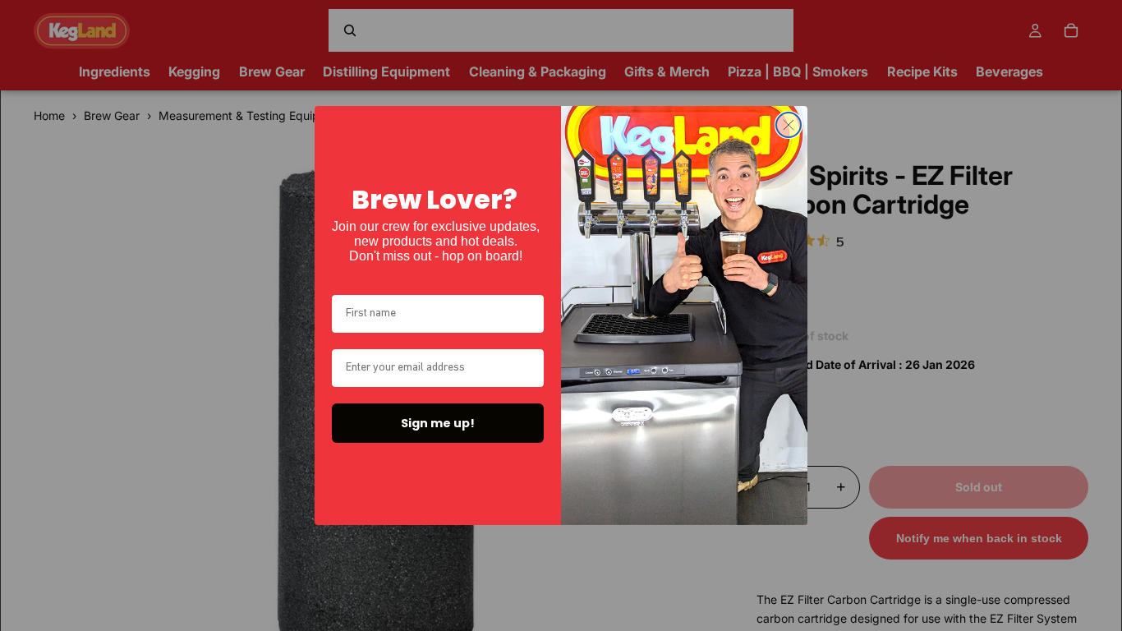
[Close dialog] (788, 125)
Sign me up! (438, 423)
